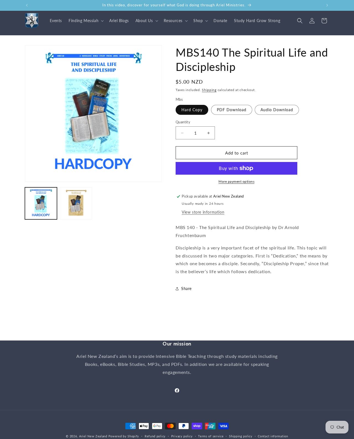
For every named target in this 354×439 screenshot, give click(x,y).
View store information (203, 212)
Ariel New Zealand (93, 436)
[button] (85, 20)
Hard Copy (191, 109)
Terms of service (210, 436)
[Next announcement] (327, 5)
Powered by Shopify (123, 436)
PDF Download (231, 109)
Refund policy (155, 436)
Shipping (209, 90)
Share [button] (186, 288)
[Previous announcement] (27, 5)
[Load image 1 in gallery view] (41, 203)
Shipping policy (241, 436)
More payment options (236, 181)
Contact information (273, 436)
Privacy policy (182, 436)
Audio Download (277, 109)
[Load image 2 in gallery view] (76, 203)
